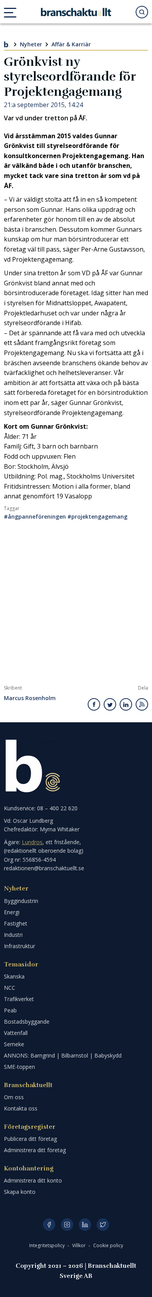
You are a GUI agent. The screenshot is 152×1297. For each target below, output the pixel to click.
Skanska (14, 976)
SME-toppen (19, 1066)
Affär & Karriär (71, 44)
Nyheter (31, 44)
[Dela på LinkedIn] (126, 704)
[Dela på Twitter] (110, 704)
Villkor (79, 1245)
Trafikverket (19, 999)
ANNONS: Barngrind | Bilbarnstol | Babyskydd (63, 1055)
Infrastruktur (19, 946)
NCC (9, 987)
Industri (13, 934)
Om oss (14, 1097)
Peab (10, 1010)
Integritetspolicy (47, 1245)
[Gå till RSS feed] (142, 704)
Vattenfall (16, 1033)
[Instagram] (67, 1224)
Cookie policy (108, 1245)
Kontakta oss (20, 1108)
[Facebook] (49, 1224)
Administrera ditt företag (35, 1150)
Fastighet (15, 923)
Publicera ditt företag (30, 1138)
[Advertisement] (76, 605)
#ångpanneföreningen (35, 516)
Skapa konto (19, 1191)
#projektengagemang (97, 516)
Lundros (32, 842)
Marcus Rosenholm (30, 698)
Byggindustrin (21, 901)
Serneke (14, 1044)
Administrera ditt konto (33, 1180)
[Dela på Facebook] (94, 704)
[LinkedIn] (85, 1224)
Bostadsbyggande (26, 1021)
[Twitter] (103, 1224)
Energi (11, 912)
